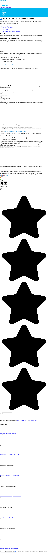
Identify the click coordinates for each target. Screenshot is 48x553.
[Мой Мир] (2, 175)
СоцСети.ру (4, 5)
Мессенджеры (3, 8)
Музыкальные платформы (5, 16)
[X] (4, 175)
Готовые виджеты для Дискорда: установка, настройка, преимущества (9, 527)
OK (3, 15)
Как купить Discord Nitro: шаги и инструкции (7, 27)
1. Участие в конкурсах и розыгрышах (6, 28)
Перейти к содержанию (3, 0)
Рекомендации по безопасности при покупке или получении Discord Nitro (11, 30)
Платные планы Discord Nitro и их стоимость (7, 26)
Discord (4, 11)
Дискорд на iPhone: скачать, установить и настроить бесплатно (8, 433)
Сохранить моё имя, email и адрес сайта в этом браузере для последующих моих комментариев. (13, 421)
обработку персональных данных (21, 420)
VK (3, 13)
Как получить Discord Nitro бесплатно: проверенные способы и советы (11, 31)
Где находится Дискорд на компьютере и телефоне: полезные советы (9, 548)
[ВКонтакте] (0, 175)
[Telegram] (7, 175)
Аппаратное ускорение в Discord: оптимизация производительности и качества (10, 454)
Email (1, 413)
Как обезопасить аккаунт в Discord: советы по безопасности (7, 485)
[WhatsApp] (6, 175)
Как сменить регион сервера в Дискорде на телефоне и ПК (7, 517)
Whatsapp (4, 10)
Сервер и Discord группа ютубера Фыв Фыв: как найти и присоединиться (9, 475)
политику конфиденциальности (33, 420)
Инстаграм (4, 12)
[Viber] (5, 175)
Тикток (4, 14)
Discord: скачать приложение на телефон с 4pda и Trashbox (7, 506)
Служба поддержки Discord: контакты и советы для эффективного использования (10, 496)
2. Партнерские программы (5, 29)
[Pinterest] (3, 175)
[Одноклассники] (1, 175)
